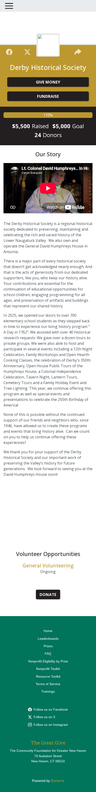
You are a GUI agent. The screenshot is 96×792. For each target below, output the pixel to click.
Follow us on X (44, 717)
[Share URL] (78, 51)
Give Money (48, 82)
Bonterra (57, 781)
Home (48, 631)
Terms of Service (48, 684)
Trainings (48, 691)
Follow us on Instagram (51, 725)
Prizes (48, 646)
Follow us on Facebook (51, 709)
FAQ (48, 653)
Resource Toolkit (48, 676)
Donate (48, 594)
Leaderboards (48, 638)
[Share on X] (27, 51)
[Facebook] (9, 51)
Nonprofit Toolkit (48, 669)
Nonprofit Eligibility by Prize (48, 661)
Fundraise (48, 96)
